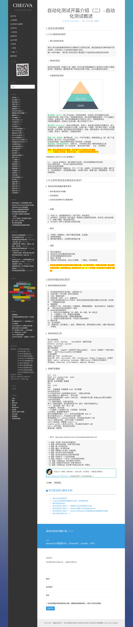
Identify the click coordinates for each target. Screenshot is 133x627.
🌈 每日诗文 (14, 28)
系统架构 (25, 285)
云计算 (14, 294)
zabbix (27, 295)
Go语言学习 (15, 122)
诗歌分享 (14, 184)
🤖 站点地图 (14, 40)
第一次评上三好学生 (18, 220)
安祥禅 (14, 405)
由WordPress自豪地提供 (96, 623)
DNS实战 (21, 301)
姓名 (48, 579)
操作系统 (14, 102)
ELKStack (27, 300)
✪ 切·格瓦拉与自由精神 (17, 24)
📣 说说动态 (14, 32)
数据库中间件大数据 (18, 113)
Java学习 (15, 124)
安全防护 (14, 153)
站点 (47, 595)
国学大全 (14, 403)
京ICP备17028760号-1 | (84, 623)
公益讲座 (14, 193)
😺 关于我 (13, 16)
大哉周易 (14, 170)
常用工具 (14, 104)
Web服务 (30, 296)
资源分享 (14, 188)
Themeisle (115, 623)
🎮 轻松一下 (14, 52)
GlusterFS (21, 298)
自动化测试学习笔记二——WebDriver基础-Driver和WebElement (74, 508)
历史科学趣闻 (16, 177)
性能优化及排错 (17, 155)
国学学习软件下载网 (18, 412)
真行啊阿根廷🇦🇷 (17, 223)
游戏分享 (14, 190)
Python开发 (15, 120)
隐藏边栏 (97, 21)
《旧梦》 (14, 216)
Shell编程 (15, 117)
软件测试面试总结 (58, 503)
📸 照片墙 (13, 44)
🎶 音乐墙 (13, 48)
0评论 (83, 21)
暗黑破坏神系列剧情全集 (19, 248)
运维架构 (26, 283)
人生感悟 (14, 162)
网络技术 (14, 108)
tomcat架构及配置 (18, 334)
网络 (20, 284)
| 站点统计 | (75, 623)
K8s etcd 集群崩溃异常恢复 (20, 209)
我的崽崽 (14, 164)
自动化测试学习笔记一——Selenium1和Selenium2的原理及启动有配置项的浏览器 (80, 511)
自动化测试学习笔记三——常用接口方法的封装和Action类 (72, 506)
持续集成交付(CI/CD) (18, 142)
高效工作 (14, 157)
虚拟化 (16, 284)
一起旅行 (17, 293)
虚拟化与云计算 (17, 133)
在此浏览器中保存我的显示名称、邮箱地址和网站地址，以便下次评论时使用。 (75, 603)
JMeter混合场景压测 (59, 498)
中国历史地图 (16, 418)
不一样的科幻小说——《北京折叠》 (22, 330)
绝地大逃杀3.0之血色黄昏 (19, 328)
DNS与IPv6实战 (16, 111)
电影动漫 (14, 182)
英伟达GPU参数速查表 (19, 235)
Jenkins (17, 298)
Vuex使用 (15, 323)
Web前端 (14, 126)
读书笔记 (14, 179)
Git (26, 299)
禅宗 (29, 286)
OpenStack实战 (17, 135)
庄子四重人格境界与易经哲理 (21, 214)
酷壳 (13, 401)
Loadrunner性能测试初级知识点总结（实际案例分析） (71, 501)
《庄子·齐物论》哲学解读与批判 (21, 218)
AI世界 (14, 97)
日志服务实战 (16, 144)
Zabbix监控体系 (17, 146)
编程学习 (14, 115)
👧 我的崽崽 (14, 20)
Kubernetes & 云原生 (18, 139)
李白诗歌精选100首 (18, 237)
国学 (32, 291)
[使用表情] (115, 578)
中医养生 (14, 173)
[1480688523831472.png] (81, 95)
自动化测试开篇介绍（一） (61, 513)
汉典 (13, 398)
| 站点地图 (69, 623)
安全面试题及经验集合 (19, 270)
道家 (21, 282)
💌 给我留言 (14, 56)
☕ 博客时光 (14, 36)
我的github (15, 407)
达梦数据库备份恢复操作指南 (21, 225)
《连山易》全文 (17, 242)
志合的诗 (14, 166)
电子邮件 (49, 587)
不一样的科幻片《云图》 (19, 332)
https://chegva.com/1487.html (56, 476)
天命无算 (14, 175)
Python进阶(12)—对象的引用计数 (22, 326)
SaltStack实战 (16, 131)
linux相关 (15, 100)
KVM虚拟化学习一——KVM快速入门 (22, 321)
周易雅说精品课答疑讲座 (19, 212)
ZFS (23, 294)
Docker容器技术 (17, 137)
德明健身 (14, 314)
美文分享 (14, 186)
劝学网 (14, 409)
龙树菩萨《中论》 (17, 264)
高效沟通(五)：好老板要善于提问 (22, 203)
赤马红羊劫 (15, 250)
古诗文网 (14, 414)
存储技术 (14, 106)
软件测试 (14, 150)
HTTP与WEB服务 (17, 128)
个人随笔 (14, 159)
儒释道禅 (14, 168)
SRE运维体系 (16, 148)
